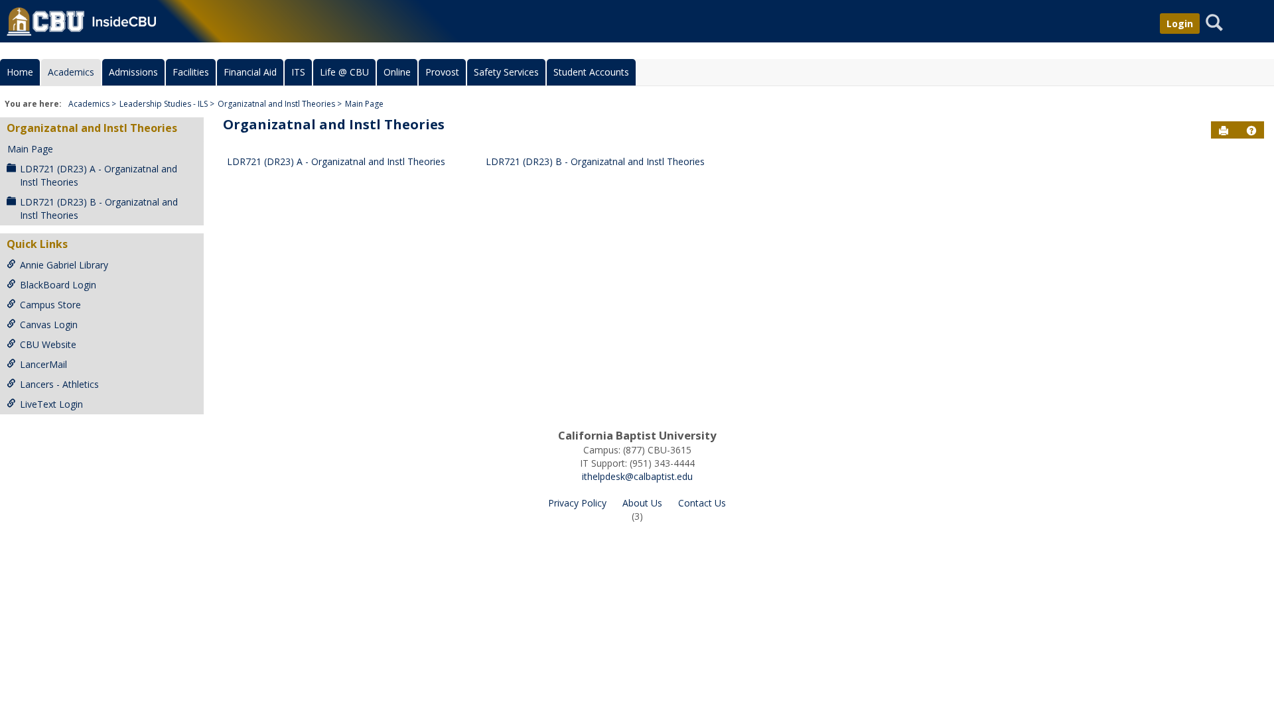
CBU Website (48, 344)
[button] (1251, 130)
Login (1180, 23)
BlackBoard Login (58, 284)
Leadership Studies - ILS (163, 103)
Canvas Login (49, 324)
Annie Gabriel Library (64, 265)
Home (20, 72)
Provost (442, 72)
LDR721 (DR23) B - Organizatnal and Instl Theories (99, 208)
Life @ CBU (344, 72)
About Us (642, 503)
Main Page (364, 103)
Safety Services (506, 72)
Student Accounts (591, 72)
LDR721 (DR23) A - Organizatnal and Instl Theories (98, 175)
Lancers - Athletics (59, 384)
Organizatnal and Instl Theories (276, 103)
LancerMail (43, 364)
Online (397, 72)
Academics (71, 72)
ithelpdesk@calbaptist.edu (637, 476)
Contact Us (702, 503)
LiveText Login (51, 404)
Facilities (191, 72)
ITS (298, 72)
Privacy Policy (577, 503)
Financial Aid (250, 72)
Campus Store (50, 304)
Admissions (133, 72)
